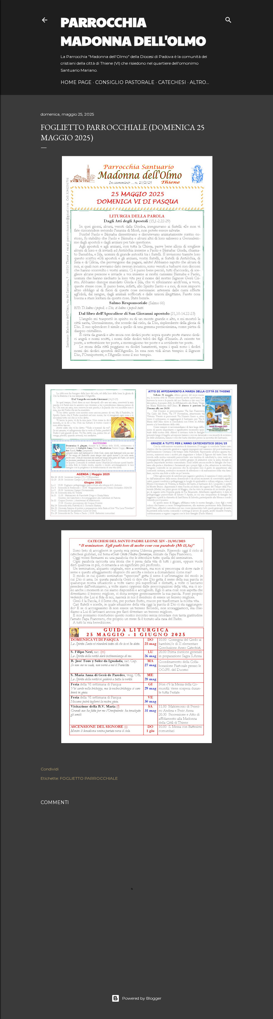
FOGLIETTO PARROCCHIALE (89, 778)
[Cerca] (228, 18)
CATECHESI (172, 82)
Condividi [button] (50, 768)
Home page (76, 82)
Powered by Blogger (141, 998)
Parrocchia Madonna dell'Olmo (133, 30)
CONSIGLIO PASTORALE (124, 82)
